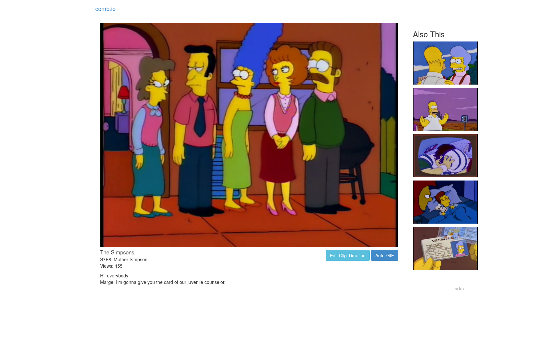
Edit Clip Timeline (348, 255)
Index (459, 288)
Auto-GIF (384, 255)
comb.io (105, 8)
